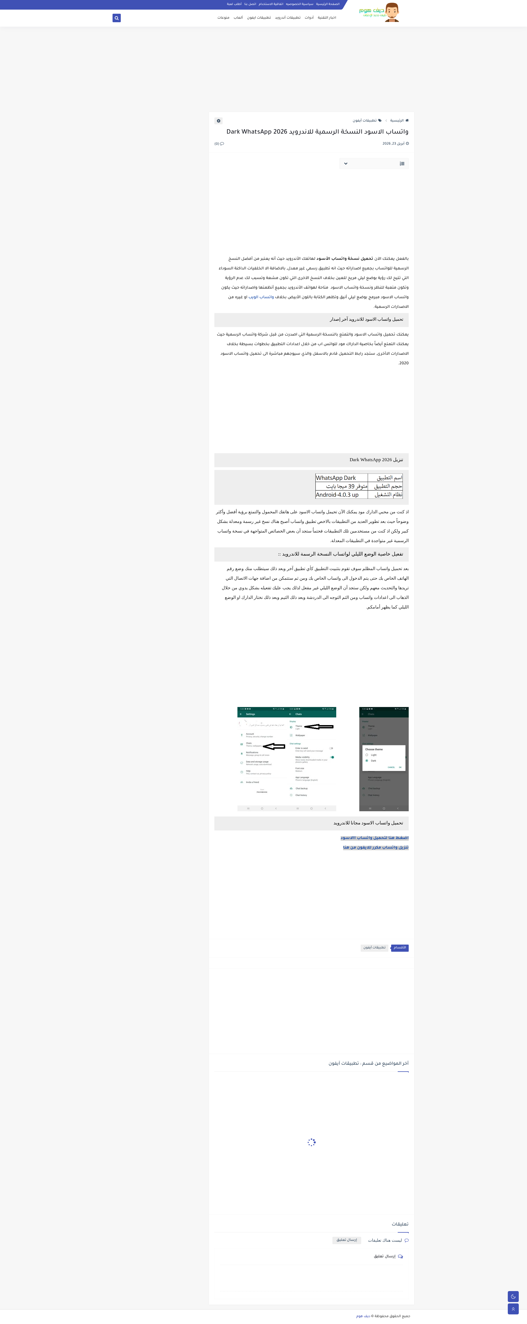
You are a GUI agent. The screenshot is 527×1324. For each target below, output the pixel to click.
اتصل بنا (250, 4)
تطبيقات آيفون (365, 121)
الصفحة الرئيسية (328, 4)
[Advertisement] (263, 69)
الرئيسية (397, 121)
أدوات (309, 18)
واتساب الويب (261, 297)
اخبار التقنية (327, 18)
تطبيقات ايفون (259, 18)
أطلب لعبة (234, 4)
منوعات (223, 18)
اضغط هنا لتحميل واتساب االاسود (375, 838)
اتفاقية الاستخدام (271, 4)
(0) (217, 144)
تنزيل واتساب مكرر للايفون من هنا (376, 848)
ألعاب (238, 18)
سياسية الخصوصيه (299, 4)
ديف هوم (363, 1317)
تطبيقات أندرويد (288, 18)
